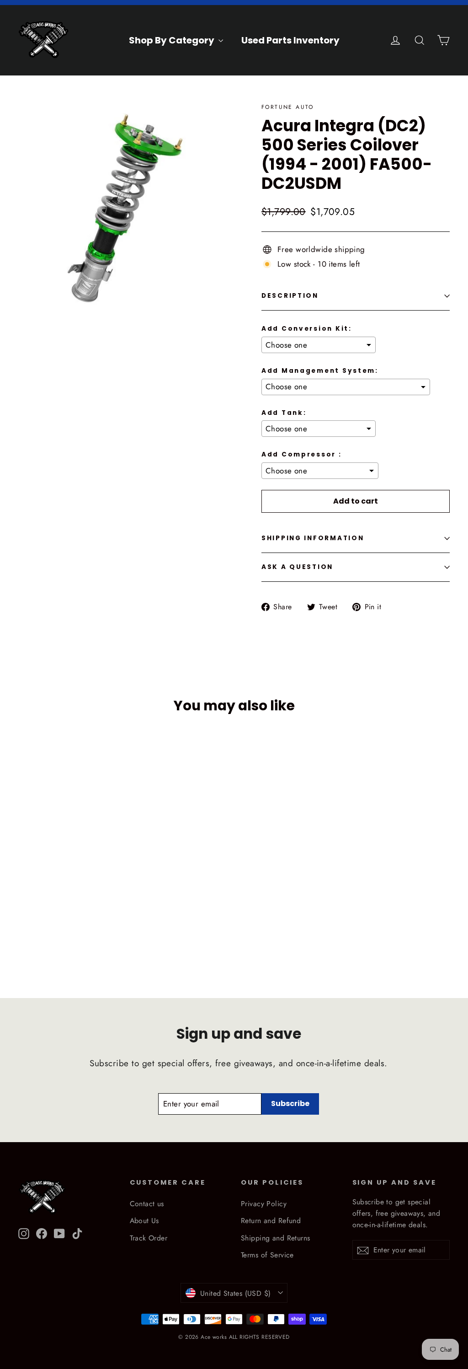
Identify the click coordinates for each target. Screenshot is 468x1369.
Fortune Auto (287, 107)
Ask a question (297, 567)
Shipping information (312, 538)
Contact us (147, 1203)
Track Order (149, 1238)
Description (290, 295)
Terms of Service (267, 1255)
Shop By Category (172, 40)
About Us (144, 1220)
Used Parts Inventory (290, 40)
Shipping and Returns (275, 1238)
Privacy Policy (264, 1203)
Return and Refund (271, 1220)
